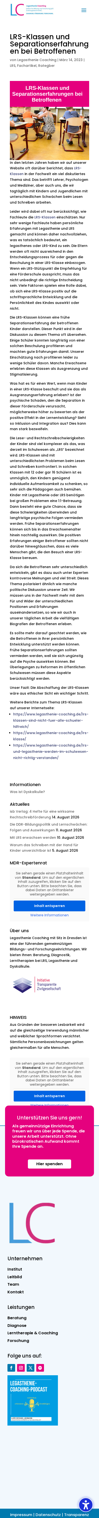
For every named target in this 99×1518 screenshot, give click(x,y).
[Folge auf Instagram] (21, 1368)
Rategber (46, 65)
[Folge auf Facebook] (11, 1368)
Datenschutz (48, 1515)
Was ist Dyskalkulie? (27, 791)
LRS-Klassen (45, 217)
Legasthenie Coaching (36, 59)
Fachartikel (27, 65)
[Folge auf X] (30, 1368)
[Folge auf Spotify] (40, 1368)
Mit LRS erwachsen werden (33, 837)
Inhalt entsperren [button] (49, 905)
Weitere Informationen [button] (49, 915)
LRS (12, 65)
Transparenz (76, 1515)
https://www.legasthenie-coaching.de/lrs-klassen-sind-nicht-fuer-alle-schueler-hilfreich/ (50, 720)
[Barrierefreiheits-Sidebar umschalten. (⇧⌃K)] (86, 1505)
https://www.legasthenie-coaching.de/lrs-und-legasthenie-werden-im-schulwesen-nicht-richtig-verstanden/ (50, 751)
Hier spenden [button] (49, 1164)
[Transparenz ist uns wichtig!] (38, 996)
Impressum (21, 1515)
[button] (84, 10)
